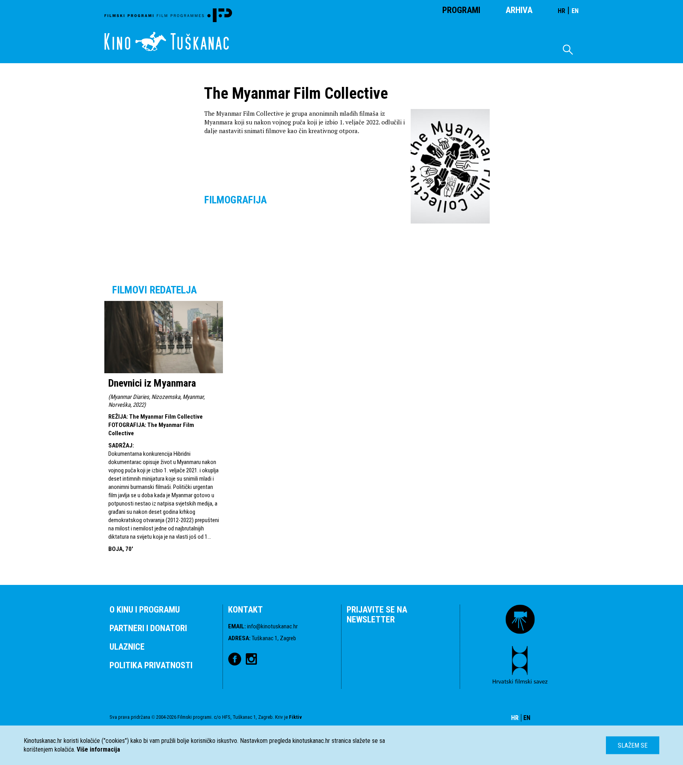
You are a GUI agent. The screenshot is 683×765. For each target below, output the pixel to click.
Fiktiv (295, 717)
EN (575, 11)
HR (561, 11)
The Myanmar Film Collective (166, 416)
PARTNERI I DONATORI (148, 628)
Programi (461, 10)
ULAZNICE (127, 647)
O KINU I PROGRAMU (144, 610)
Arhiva (519, 10)
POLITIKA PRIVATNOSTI (150, 665)
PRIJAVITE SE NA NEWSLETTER (377, 614)
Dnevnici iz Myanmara (152, 383)
